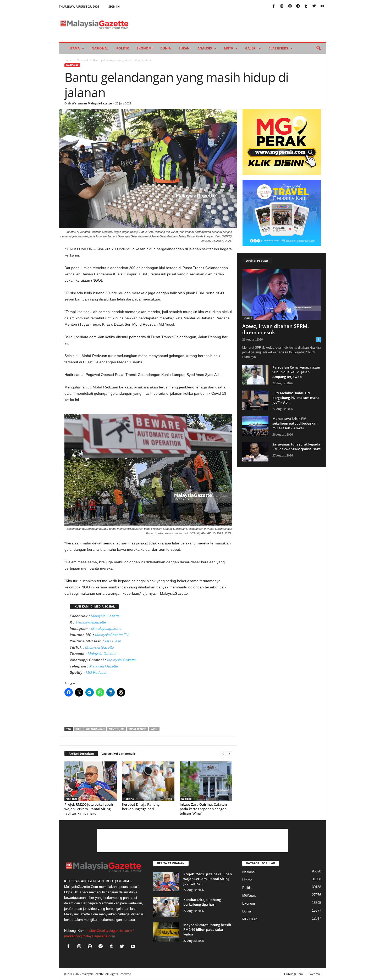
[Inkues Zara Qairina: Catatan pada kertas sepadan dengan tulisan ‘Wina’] (206, 781)
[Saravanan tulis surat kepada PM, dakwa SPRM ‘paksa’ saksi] (255, 451)
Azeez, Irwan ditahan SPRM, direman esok (275, 329)
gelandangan (95, 729)
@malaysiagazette (90, 622)
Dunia (165, 48)
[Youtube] (322, 6)
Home (68, 60)
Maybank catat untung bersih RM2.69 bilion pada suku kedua (207, 929)
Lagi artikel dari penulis (118, 753)
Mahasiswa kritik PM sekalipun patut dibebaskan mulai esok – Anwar (294, 423)
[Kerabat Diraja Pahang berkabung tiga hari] (148, 781)
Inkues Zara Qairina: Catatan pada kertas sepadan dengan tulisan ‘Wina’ (203, 809)
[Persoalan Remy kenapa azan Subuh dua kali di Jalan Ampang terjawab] (255, 375)
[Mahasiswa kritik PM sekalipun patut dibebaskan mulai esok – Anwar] (255, 426)
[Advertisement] (148, 713)
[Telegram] (298, 6)
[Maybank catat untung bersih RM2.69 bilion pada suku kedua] (166, 932)
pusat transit (137, 729)
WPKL (154, 729)
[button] (318, 48)
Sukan (184, 48)
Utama (74, 48)
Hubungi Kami (294, 974)
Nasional (100, 48)
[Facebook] (274, 6)
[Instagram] (282, 6)
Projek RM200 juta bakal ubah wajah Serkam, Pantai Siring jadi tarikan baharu (88, 809)
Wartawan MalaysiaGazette (92, 103)
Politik (122, 48)
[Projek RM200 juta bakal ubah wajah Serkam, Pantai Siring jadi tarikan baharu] (90, 781)
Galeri (250, 48)
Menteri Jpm (116, 729)
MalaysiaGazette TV (112, 635)
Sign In (114, 6)
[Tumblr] (306, 6)
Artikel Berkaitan (81, 753)
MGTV (228, 48)
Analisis (204, 48)
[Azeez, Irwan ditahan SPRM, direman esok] (281, 294)
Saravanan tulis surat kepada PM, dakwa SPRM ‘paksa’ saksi (296, 446)
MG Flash (113, 641)
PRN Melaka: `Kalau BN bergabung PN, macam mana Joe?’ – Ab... (296, 398)
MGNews (249, 896)
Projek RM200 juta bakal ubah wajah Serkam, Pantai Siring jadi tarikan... (207, 879)
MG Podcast (96, 672)
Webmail (315, 974)
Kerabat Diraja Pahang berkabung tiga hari (141, 806)
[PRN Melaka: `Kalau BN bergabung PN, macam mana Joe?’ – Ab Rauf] (255, 400)
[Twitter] (314, 6)
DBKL (78, 729)
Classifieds (278, 48)
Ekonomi (144, 48)
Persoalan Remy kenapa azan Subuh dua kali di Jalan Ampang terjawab (296, 372)
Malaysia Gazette (105, 616)
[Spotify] (290, 6)
